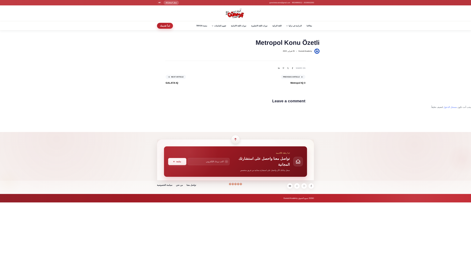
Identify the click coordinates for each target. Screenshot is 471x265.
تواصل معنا (191, 185)
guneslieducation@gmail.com (279, 3)
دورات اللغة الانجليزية (259, 26)
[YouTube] (290, 186)
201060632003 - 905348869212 (303, 3)
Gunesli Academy (305, 51)
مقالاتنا (309, 26)
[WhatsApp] (297, 186)
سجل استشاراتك (171, 3)
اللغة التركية (277, 26)
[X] (288, 68)
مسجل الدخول (450, 107)
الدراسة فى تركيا (295, 26)
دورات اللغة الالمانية (238, 26)
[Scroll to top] (235, 139)
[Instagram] (304, 186)
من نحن (179, 185)
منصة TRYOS (201, 26)
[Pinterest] (283, 68)
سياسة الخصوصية (164, 185)
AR (159, 3)
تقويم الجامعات (220, 26)
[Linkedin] (279, 68)
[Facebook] (292, 68)
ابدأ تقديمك (165, 26)
